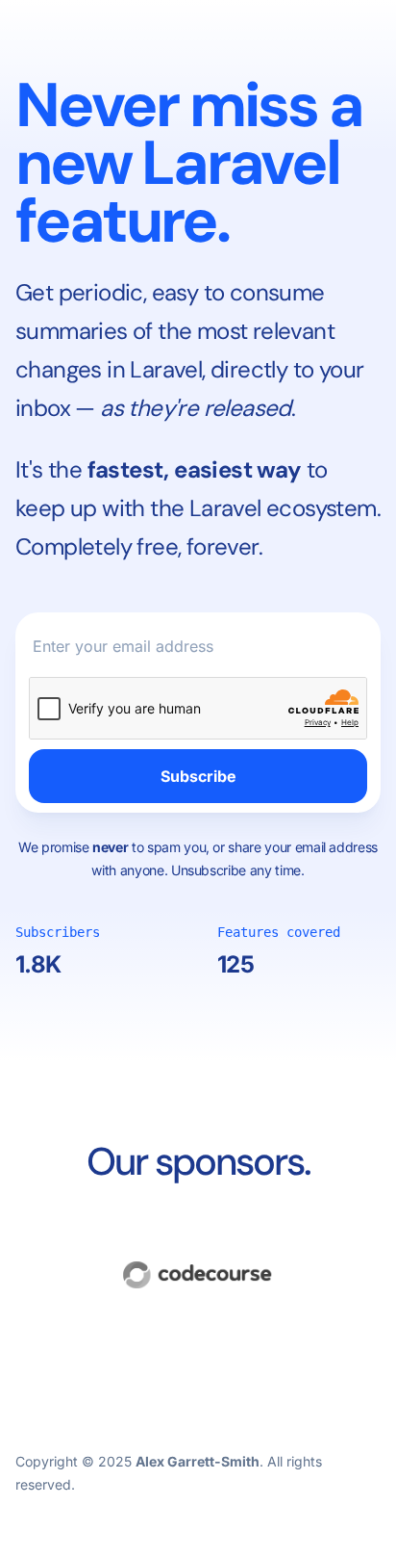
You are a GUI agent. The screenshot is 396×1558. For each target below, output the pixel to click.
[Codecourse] (198, 1274)
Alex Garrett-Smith (198, 1461)
